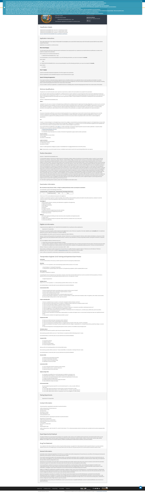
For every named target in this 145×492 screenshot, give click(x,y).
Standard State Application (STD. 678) (49, 129)
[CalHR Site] (85, 488)
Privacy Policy (54, 488)
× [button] (141, 1)
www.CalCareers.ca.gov (63, 250)
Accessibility (61, 488)
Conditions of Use (47, 488)
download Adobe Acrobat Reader (102, 491)
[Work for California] (105, 488)
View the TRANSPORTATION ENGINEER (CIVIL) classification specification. (53, 33)
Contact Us (68, 488)
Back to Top (39, 488)
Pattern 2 (59, 126)
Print (89, 20)
